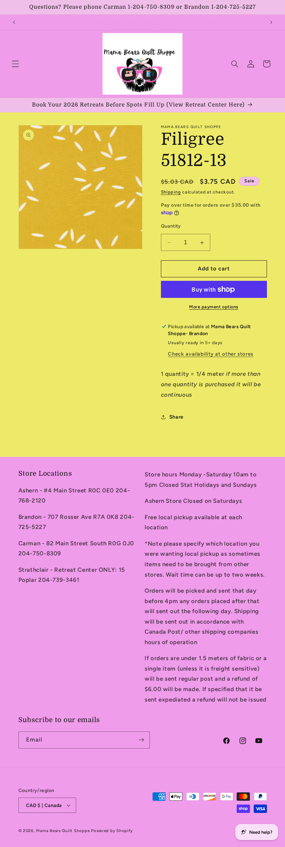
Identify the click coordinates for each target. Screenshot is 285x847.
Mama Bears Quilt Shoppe (63, 830)
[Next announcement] (271, 22)
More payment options (213, 306)
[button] (15, 64)
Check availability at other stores (210, 354)
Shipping (171, 192)
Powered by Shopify (111, 830)
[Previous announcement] (14, 22)
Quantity (171, 226)
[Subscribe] (141, 740)
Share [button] (176, 417)
